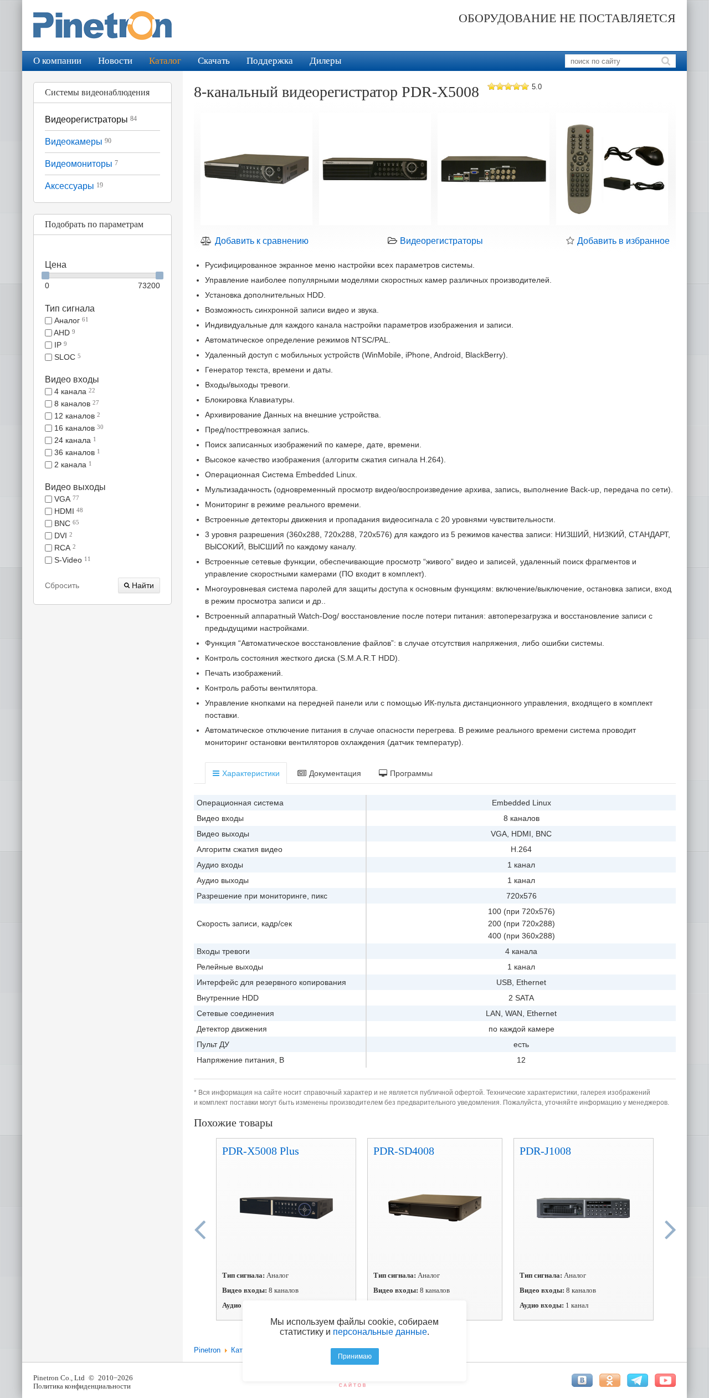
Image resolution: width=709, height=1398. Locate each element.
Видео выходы (75, 487)
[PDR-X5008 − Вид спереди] (374, 171)
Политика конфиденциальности (82, 1386)
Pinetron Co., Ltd (59, 1378)
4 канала (73, 391)
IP (59, 345)
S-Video (71, 560)
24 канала (74, 440)
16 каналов (78, 428)
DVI (62, 535)
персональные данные (380, 1331)
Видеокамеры (78, 141)
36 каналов (76, 452)
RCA (64, 548)
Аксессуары (74, 186)
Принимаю (355, 1356)
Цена (55, 264)
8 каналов (75, 403)
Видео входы (72, 379)
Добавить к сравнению (261, 241)
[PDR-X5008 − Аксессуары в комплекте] (612, 171)
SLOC (66, 357)
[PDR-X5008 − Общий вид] (256, 171)
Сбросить (62, 585)
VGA (65, 499)
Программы (410, 773)
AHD (63, 332)
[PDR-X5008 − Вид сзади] (493, 171)
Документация (334, 773)
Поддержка (269, 60)
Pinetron (207, 1350)
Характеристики (250, 773)
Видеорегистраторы (91, 119)
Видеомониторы (81, 164)
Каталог (165, 60)
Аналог (70, 320)
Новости (115, 60)
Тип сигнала (70, 308)
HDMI (67, 511)
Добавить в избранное (622, 241)
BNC (65, 523)
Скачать (214, 60)
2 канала (72, 464)
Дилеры (325, 60)
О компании (57, 60)
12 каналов (76, 416)
